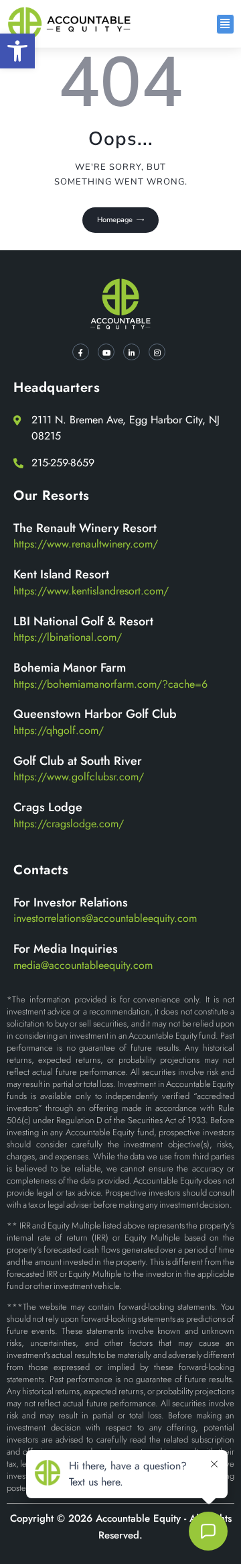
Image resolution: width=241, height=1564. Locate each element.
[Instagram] (157, 352)
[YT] (106, 352)
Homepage (115, 220)
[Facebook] (80, 352)
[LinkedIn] (131, 352)
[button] (17, 51)
